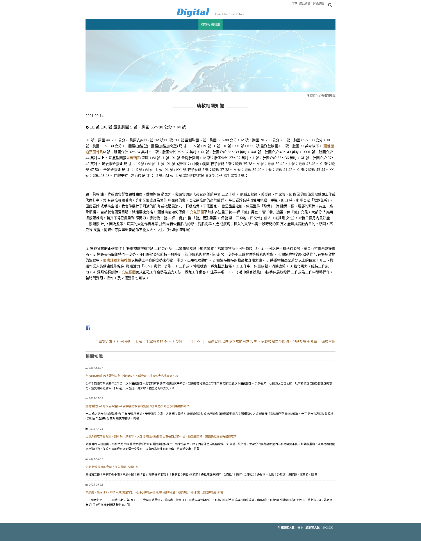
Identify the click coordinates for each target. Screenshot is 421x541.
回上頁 (195, 341)
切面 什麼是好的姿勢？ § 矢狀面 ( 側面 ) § (112, 467)
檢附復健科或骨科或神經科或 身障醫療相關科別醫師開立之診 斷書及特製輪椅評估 (137, 406)
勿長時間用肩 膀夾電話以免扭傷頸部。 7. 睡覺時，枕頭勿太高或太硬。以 (132, 376)
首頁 (313, 95)
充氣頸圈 (133, 157)
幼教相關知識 (326, 95)
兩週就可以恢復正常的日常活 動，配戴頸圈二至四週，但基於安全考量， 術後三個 (271, 341)
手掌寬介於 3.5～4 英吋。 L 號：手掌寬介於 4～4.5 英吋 (138, 341)
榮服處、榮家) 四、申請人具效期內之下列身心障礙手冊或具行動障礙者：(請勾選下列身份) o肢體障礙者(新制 (154, 492)
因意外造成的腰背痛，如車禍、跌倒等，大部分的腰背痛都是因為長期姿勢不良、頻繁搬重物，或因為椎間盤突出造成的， (162, 436)
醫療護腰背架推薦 (117, 260)
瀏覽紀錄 (318, 3)
